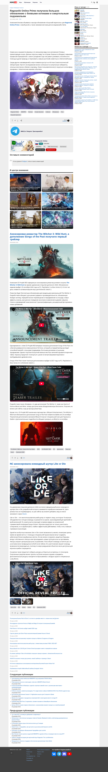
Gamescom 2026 (20, 452)
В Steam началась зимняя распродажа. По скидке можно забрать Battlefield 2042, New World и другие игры (41, 691)
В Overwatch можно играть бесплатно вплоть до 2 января (27, 723)
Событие (48, 112)
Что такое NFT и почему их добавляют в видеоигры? (26, 714)
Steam (24, 514)
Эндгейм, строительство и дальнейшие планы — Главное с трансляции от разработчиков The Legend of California (25, 226)
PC (54, 449)
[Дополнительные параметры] (71, 120)
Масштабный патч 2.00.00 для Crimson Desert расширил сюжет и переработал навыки (33, 648)
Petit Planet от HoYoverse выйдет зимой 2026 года (23, 628)
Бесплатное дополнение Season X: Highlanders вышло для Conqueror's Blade (33, 694)
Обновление (56, 112)
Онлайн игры (29, 751)
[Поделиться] (21, 120)
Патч (62, 112)
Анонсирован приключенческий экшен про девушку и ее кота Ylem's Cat (85, 54)
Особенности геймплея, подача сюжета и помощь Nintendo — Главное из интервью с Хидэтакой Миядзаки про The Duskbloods (25, 189)
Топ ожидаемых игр (30, 756)
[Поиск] (92, 2)
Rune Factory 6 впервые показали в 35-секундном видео (84, 63)
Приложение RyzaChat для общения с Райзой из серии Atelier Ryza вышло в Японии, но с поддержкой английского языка (86, 68)
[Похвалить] (12, 120)
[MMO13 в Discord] (64, 754)
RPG (38, 449)
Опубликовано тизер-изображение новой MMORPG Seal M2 (84, 50)
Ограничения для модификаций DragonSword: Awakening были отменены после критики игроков (86, 59)
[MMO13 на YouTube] (69, 754)
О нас (38, 756)
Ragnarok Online (15, 112)
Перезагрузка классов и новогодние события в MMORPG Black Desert (31, 682)
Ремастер (68, 449)
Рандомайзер (29, 760)
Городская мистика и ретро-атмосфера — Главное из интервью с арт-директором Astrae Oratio (57, 189)
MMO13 (28, 749)
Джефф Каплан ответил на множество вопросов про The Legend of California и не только (25, 208)
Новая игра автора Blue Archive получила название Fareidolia (84, 92)
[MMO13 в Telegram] (59, 754)
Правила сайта (40, 751)
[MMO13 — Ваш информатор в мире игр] (13, 2)
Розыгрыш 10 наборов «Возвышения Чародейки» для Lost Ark (29, 730)
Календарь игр (29, 758)
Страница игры (40, 149)
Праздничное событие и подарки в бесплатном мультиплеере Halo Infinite (32, 741)
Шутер (23, 607)
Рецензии (35, 2)
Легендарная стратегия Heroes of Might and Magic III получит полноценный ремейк (32, 623)
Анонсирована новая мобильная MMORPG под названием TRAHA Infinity (32, 678)
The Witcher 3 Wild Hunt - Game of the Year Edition (23, 449)
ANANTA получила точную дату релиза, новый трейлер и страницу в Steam (30, 658)
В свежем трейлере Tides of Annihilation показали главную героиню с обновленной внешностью (36, 653)
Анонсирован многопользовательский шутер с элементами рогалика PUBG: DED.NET (33, 643)
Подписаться (51, 149)
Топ (41, 2)
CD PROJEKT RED (46, 449)
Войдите (24, 161)
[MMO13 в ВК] (54, 754)
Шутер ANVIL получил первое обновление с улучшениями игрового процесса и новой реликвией (38, 705)
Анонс (12, 452)
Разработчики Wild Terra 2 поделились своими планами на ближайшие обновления (34, 701)
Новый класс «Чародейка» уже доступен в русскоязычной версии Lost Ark (32, 727)
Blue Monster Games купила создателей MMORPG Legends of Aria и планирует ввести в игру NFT (38, 734)
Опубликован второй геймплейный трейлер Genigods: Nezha (26, 668)
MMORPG (23, 112)
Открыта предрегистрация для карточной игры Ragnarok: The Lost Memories (32, 737)
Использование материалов (43, 749)
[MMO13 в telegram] (29, 135)
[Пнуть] (17, 120)
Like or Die (13, 607)
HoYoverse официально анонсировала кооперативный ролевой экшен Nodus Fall (32, 663)
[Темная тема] (94, 2)
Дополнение (60, 449)
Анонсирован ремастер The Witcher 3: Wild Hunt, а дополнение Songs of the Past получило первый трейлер (86, 101)
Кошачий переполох (16, 114)
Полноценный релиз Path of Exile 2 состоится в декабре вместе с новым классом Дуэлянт (34, 618)
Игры (20, 2)
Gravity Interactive (39, 112)
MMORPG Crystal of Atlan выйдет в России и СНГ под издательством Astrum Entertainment (57, 208)
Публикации (27, 2)
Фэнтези (30, 112)
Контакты (39, 753)
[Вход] (97, 2)
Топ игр (28, 753)
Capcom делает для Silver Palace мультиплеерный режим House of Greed (30, 633)
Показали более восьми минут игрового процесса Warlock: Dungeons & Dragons (31, 638)
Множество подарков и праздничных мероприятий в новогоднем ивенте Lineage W (34, 698)
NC (19, 607)
